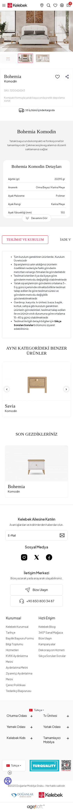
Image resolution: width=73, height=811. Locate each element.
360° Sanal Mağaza (51, 632)
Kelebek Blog (47, 626)
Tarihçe (10, 632)
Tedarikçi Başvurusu (18, 691)
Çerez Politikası (16, 685)
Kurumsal (13, 618)
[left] (7, 389)
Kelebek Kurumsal (17, 626)
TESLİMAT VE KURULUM (25, 239)
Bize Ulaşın (45, 638)
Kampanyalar (47, 644)
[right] (66, 389)
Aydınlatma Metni (17, 667)
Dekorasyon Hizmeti (52, 650)
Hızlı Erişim (47, 618)
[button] (5, 31)
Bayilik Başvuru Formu (20, 638)
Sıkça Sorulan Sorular (52, 656)
